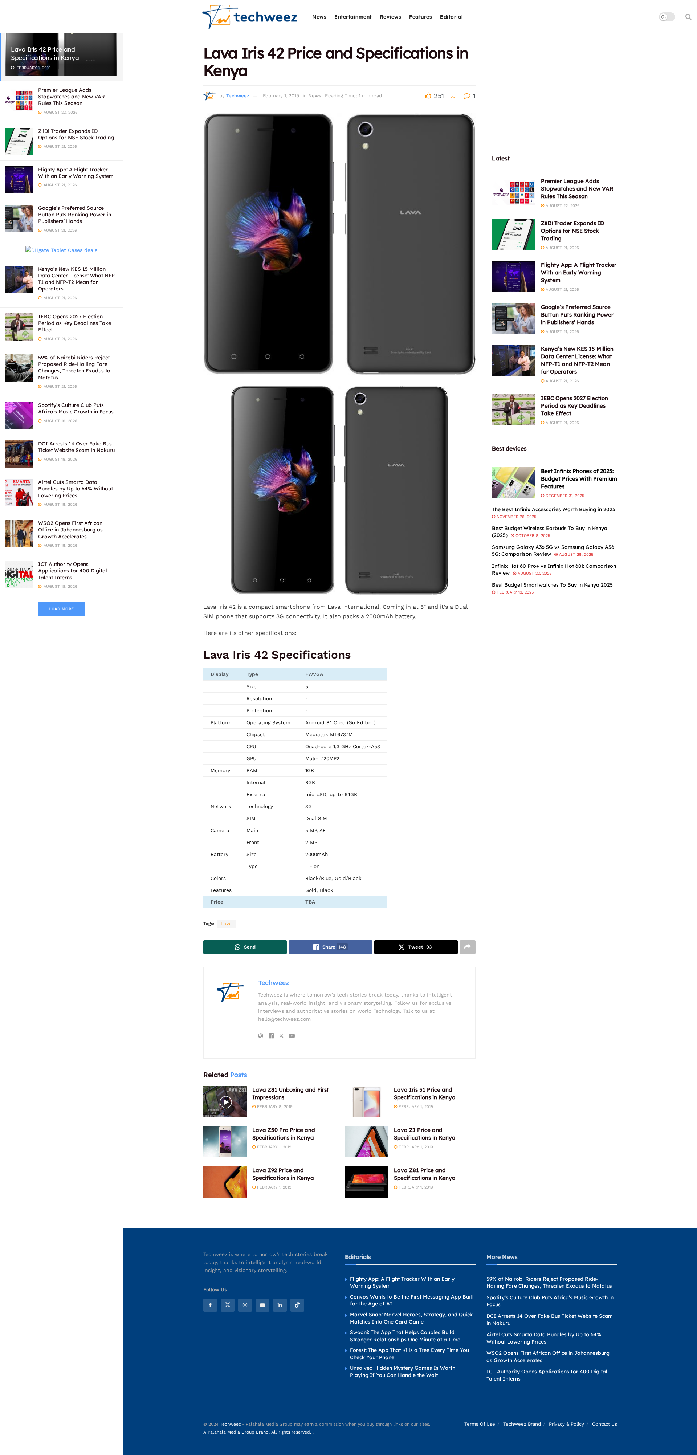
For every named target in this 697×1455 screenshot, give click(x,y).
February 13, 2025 (514, 592)
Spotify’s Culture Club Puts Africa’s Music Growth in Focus (76, 408)
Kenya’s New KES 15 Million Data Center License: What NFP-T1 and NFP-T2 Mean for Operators (77, 279)
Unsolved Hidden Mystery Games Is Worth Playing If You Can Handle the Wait (402, 1371)
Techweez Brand (522, 1424)
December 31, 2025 (564, 495)
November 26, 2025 (515, 516)
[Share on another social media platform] (468, 947)
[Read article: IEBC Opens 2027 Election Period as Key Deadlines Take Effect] (513, 409)
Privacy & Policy (566, 1424)
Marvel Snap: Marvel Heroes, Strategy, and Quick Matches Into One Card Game (411, 1318)
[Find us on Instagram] (245, 1305)
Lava (226, 923)
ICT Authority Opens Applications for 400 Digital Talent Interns (72, 570)
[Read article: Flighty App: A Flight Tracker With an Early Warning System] (513, 276)
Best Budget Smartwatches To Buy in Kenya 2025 (552, 585)
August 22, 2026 (562, 205)
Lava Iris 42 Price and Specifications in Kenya (45, 53)
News (319, 16)
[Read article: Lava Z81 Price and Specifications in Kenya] (366, 1182)
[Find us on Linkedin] (280, 1305)
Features (420, 16)
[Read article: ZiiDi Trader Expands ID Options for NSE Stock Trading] (513, 234)
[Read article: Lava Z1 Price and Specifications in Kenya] (366, 1141)
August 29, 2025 (575, 554)
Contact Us (604, 1424)
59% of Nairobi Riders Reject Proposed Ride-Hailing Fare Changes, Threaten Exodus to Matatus (74, 367)
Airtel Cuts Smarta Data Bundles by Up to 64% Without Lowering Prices (75, 488)
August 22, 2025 (533, 573)
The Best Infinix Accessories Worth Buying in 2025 (553, 509)
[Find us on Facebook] (210, 1305)
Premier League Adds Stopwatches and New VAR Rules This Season (71, 96)
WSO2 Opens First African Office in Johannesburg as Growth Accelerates (70, 529)
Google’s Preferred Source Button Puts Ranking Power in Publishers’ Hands (74, 214)
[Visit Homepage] (250, 17)
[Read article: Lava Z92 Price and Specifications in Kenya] (225, 1182)
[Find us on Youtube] (262, 1305)
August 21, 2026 (561, 247)
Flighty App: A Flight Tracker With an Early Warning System (76, 172)
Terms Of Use (479, 1424)
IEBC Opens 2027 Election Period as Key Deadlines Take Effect (74, 323)
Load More (61, 609)
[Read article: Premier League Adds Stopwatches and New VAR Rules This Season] (513, 192)
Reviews (391, 16)
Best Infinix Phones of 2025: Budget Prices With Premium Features (579, 479)
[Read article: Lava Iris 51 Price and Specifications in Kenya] (366, 1101)
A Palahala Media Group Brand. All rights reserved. (258, 1432)
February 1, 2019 (281, 95)
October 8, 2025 (532, 535)
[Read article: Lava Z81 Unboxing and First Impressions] (225, 1101)
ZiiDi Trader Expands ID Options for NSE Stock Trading (76, 134)
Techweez (237, 95)
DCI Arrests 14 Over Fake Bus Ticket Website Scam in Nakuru (76, 446)
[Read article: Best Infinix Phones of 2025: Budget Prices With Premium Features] (513, 482)
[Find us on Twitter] (228, 1305)
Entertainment (353, 16)
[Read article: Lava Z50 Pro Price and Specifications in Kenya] (225, 1141)
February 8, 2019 (274, 1106)
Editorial (451, 16)
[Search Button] (688, 17)
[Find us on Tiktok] (297, 1305)
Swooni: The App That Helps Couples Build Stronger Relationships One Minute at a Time (405, 1336)
